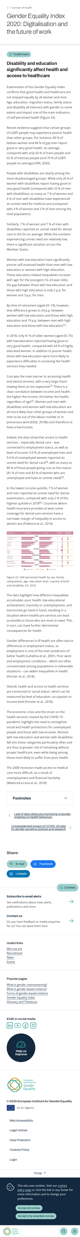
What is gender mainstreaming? (27, 984)
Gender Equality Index (21, 997)
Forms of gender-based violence (27, 993)
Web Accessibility (21, 1120)
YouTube (17, 1025)
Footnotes (22, 798)
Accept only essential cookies (36, 1216)
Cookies (69, 887)
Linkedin (10, 1025)
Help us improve (21, 1052)
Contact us (14, 915)
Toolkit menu (21, 54)
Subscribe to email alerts (24, 896)
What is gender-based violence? (27, 989)
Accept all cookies (29, 1208)
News (10, 957)
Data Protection (20, 1140)
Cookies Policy (19, 1149)
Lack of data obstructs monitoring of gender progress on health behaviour (42, 816)
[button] (17, 864)
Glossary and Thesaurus (22, 1002)
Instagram (33, 1025)
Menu (74, 1231)
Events (11, 962)
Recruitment (14, 953)
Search (63, 1231)
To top (38, 1173)
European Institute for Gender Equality (11, 1231)
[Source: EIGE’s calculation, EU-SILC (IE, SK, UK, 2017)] (40, 550)
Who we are (14, 949)
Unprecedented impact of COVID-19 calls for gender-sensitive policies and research (37, 828)
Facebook (25, 1025)
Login (13, 1159)
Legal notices (18, 1130)
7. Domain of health (21, 7)
